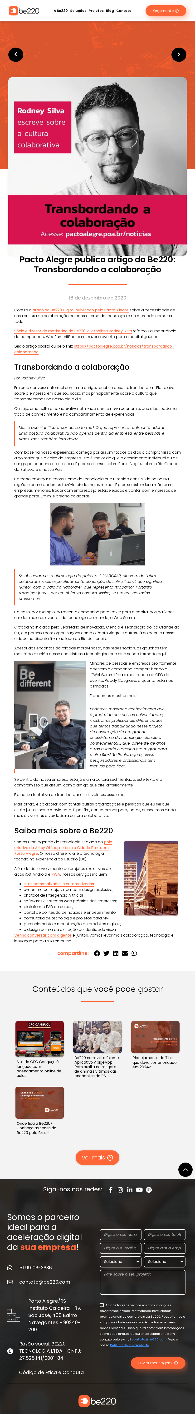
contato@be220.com (149, 1339)
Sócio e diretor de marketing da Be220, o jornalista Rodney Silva (73, 331)
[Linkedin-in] (130, 1190)
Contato (124, 10)
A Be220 (61, 10)
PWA (55, 874)
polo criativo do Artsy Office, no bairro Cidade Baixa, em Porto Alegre (63, 847)
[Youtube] (139, 1190)
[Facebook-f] (111, 1190)
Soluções (78, 10)
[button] (96, 953)
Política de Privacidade (129, 1345)
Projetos (96, 10)
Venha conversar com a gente (43, 935)
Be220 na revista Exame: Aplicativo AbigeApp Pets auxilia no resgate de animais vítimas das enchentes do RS (97, 1067)
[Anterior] (53, 55)
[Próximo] (142, 55)
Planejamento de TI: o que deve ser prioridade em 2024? (154, 1062)
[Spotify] (149, 1190)
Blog (110, 10)
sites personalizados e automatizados (59, 884)
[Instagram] (120, 1190)
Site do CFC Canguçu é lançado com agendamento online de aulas (39, 1068)
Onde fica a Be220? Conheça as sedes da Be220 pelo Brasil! (36, 1128)
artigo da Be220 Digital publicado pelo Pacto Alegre (81, 310)
